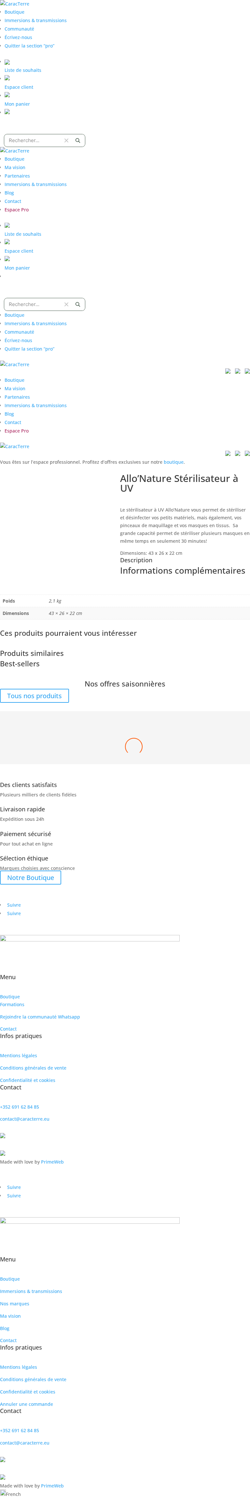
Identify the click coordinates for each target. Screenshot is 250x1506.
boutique (174, 462)
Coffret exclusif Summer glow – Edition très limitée (125, 751)
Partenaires (17, 176)
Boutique (14, 12)
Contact (13, 201)
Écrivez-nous (18, 37)
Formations (12, 1004)
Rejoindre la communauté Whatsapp (40, 1017)
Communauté (19, 29)
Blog (9, 193)
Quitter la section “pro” (29, 46)
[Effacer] (66, 140)
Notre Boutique (30, 877)
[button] (125, 1493)
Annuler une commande (26, 1404)
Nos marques (14, 1303)
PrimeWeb (52, 1162)
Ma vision (15, 167)
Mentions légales (18, 1055)
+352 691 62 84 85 (19, 1107)
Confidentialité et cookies (27, 1080)
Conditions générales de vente (33, 1068)
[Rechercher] (78, 140)
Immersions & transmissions (36, 20)
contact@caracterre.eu (24, 1119)
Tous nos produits (34, 695)
